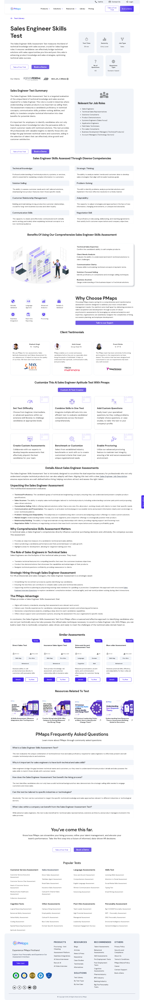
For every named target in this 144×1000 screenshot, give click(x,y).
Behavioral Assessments (99, 951)
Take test (20, 963)
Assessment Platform (61, 952)
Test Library (78, 977)
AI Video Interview (60, 966)
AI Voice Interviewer (61, 959)
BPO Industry (99, 978)
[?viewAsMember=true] (14, 987)
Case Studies (79, 960)
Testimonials (78, 964)
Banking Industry (100, 981)
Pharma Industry (100, 974)
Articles (77, 950)
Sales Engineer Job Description (113, 476)
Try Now (31, 679)
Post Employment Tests (100, 964)
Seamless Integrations (62, 956)
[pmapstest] (19, 987)
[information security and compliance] (16, 975)
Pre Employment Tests (102, 959)
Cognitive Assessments (99, 970)
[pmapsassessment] (34, 987)
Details (18, 679)
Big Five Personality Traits (101, 986)
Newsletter (78, 957)
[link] (19, 8)
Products (60, 942)
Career (116, 966)
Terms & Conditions (121, 959)
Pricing (91, 9)
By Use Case (78, 984)
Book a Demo (119, 973)
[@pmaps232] (29, 987)
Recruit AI (57, 963)
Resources (80, 942)
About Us (117, 956)
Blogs (76, 947)
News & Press (79, 953)
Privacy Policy (119, 947)
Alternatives (78, 967)
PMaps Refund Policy (122, 963)
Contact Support (120, 970)
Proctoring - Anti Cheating (60, 948)
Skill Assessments (100, 956)
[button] (45, 9)
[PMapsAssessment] (24, 987)
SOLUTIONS (80, 973)
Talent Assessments (101, 947)
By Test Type (79, 981)
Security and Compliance (119, 951)
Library (82, 9)
